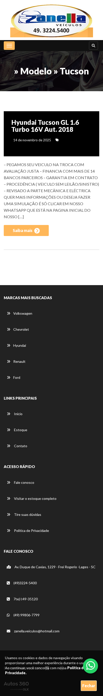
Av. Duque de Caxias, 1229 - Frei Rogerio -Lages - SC (55, 567)
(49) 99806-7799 (26, 615)
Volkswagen (22, 313)
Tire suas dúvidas (27, 514)
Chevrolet (21, 329)
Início (17, 414)
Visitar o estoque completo (34, 498)
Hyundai (19, 345)
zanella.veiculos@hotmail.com (37, 631)
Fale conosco (23, 482)
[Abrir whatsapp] (90, 665)
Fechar (88, 685)
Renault (19, 361)
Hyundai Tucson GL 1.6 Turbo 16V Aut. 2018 (45, 126)
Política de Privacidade (31, 530)
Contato (20, 446)
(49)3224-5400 (25, 583)
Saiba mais (23, 230)
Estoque (20, 430)
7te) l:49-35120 (25, 599)
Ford (16, 377)
